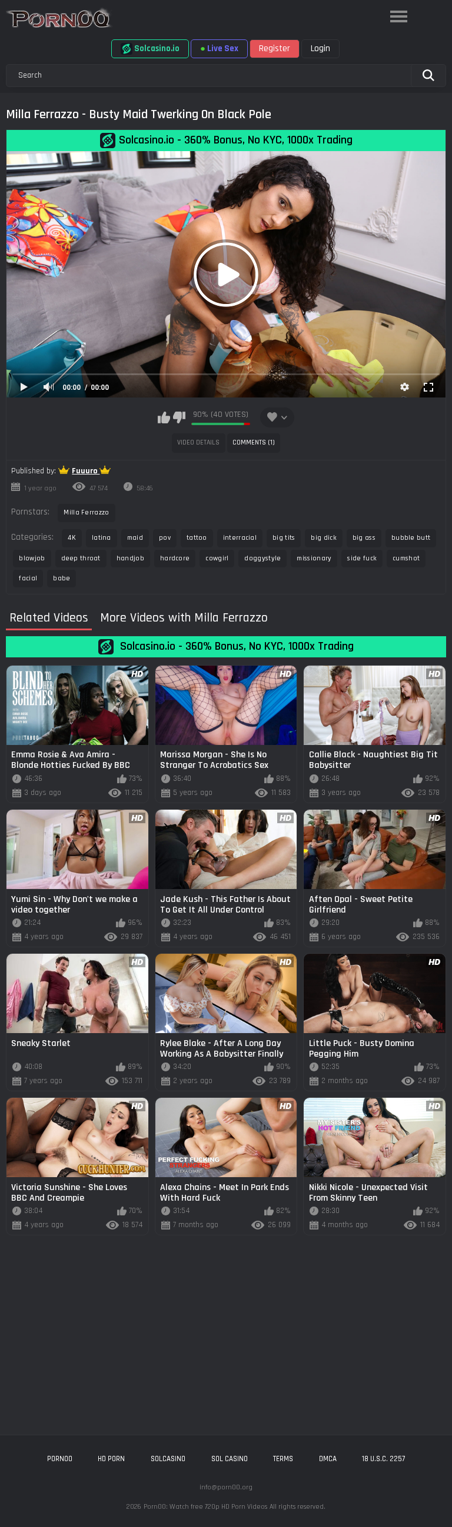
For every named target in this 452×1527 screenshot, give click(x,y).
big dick (323, 537)
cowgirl (216, 558)
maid (135, 537)
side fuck (362, 558)
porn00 (59, 1458)
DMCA (328, 1458)
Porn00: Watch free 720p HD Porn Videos (205, 1506)
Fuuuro (85, 471)
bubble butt (410, 537)
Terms (283, 1458)
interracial (240, 537)
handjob (130, 558)
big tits (283, 537)
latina (101, 537)
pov (165, 537)
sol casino (229, 1458)
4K (72, 537)
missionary (314, 558)
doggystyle (262, 558)
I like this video (164, 417)
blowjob (32, 558)
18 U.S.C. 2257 (383, 1458)
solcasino (168, 1458)
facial (28, 578)
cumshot (406, 558)
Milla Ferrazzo (86, 512)
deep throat (81, 558)
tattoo (197, 537)
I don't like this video (179, 417)
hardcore (175, 558)
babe (61, 578)
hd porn (111, 1458)
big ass (364, 537)
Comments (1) (253, 442)
